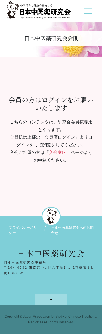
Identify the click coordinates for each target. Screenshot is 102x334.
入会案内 (57, 152)
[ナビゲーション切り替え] (88, 13)
